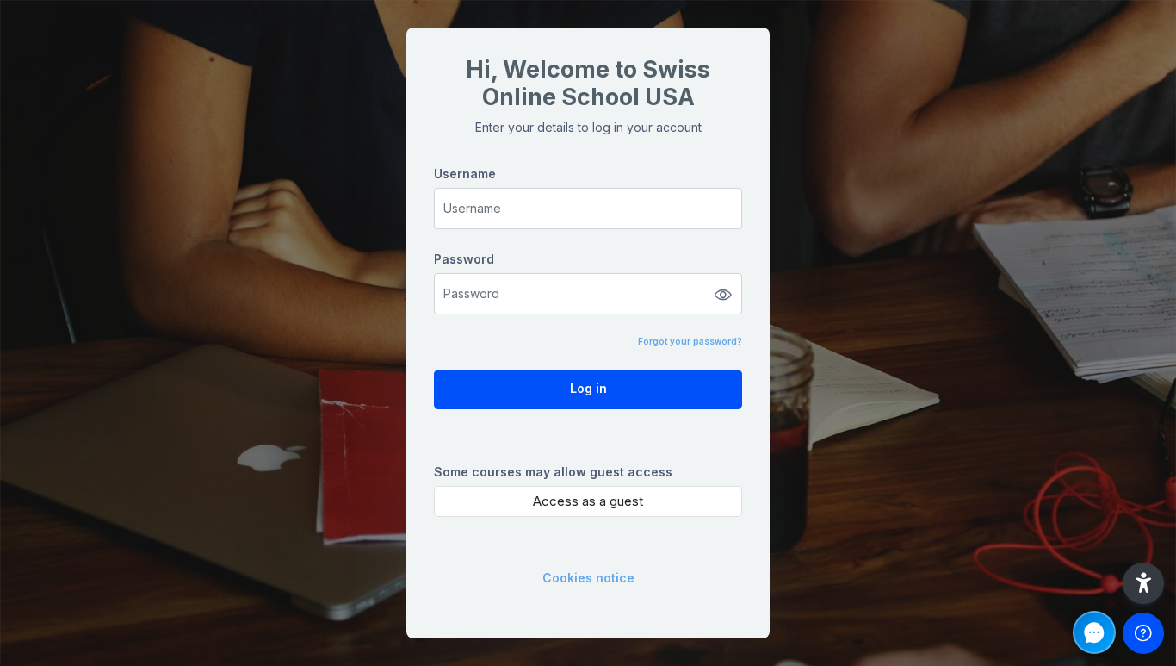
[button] (1143, 583)
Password (464, 259)
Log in (588, 388)
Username (465, 173)
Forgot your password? (690, 341)
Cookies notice (588, 577)
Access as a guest (588, 501)
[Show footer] (1143, 633)
